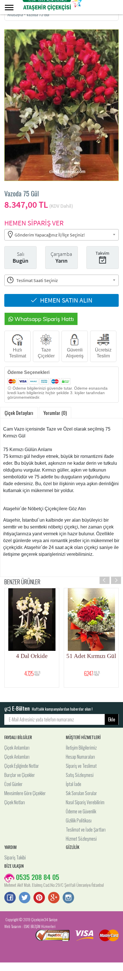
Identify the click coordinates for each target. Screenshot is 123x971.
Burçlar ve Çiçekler (19, 775)
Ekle (111, 719)
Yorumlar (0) (55, 412)
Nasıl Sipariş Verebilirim (85, 802)
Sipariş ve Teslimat (81, 765)
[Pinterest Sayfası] (39, 898)
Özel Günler (13, 784)
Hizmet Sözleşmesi (81, 838)
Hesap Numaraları (80, 756)
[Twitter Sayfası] (24, 898)
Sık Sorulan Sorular (81, 793)
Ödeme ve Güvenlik (81, 811)
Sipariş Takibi (15, 857)
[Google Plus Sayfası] (53, 898)
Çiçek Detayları (19, 412)
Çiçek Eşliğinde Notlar (21, 765)
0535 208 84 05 (36, 877)
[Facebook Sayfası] (10, 898)
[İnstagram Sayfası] (68, 898)
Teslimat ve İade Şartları (86, 829)
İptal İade (73, 784)
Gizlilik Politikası (79, 820)
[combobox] (61, 234)
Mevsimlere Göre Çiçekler (25, 793)
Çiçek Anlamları (16, 747)
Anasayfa (15, 14)
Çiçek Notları (14, 802)
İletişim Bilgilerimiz (81, 747)
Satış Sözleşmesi (80, 775)
